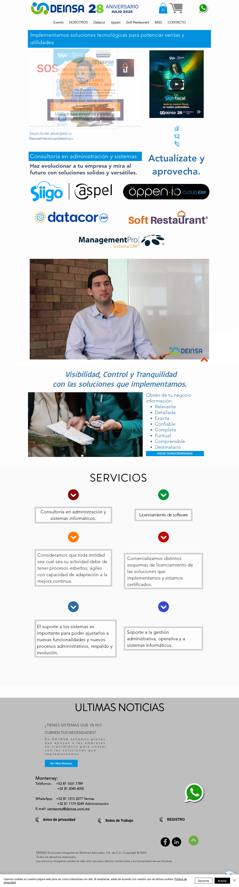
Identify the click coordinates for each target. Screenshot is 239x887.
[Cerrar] (234, 880)
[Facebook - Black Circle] (165, 842)
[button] (163, 8)
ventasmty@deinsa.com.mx (68, 809)
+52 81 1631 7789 (69, 784)
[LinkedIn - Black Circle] (176, 842)
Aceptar (222, 881)
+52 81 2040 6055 (70, 789)
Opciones (203, 881)
